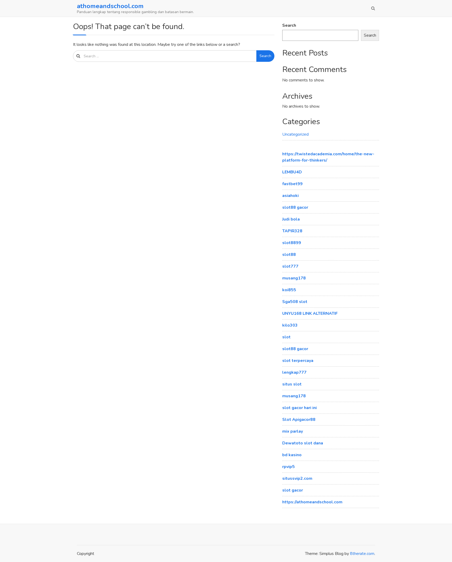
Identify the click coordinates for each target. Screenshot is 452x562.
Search (265, 55)
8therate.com (362, 554)
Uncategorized (295, 134)
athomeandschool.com (110, 6)
